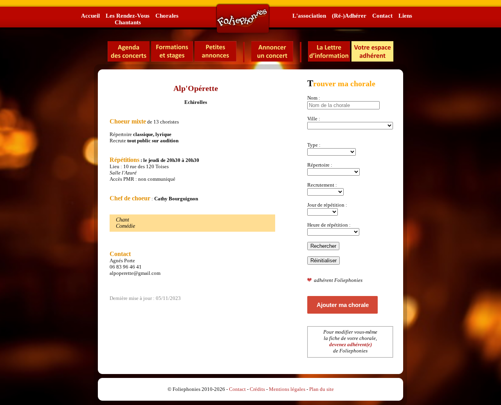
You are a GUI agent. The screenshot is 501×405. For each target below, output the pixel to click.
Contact (382, 15)
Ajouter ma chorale (343, 304)
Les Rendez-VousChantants (128, 18)
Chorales (166, 15)
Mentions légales (287, 389)
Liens (405, 15)
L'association (309, 15)
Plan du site (321, 389)
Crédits (257, 389)
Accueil (90, 15)
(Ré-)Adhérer (349, 15)
